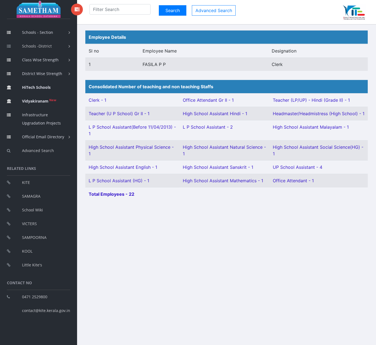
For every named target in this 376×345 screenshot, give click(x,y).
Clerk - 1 (97, 100)
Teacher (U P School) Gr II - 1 (119, 113)
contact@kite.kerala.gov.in (46, 310)
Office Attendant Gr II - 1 (208, 100)
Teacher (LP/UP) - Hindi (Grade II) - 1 (311, 100)
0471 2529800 (34, 296)
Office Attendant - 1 (293, 180)
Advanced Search (38, 150)
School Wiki (32, 209)
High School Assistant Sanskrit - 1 (218, 167)
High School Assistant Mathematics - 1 (223, 180)
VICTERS (29, 223)
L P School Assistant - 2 (208, 127)
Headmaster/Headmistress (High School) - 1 (318, 113)
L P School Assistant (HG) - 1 (119, 180)
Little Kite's (32, 264)
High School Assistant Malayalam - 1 (311, 127)
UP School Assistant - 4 (297, 167)
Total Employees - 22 (111, 194)
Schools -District (37, 46)
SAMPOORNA (34, 237)
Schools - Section (37, 32)
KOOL (27, 251)
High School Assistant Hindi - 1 (215, 113)
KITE (26, 182)
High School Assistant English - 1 (123, 167)
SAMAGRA (31, 196)
